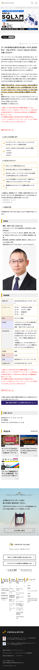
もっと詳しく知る (19, 530)
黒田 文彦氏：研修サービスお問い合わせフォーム (19, 402)
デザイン (11, 589)
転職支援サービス (4, 599)
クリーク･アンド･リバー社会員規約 (23, 653)
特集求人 (4, 593)
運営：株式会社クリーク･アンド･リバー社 (12, 650)
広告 (29, 593)
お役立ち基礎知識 (19, 613)
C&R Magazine (20, 617)
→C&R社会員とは (6, 202)
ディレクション (12, 609)
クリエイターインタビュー (20, 609)
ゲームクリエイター (20, 593)
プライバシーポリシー (8, 653)
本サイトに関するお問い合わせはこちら (20, 557)
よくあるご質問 (12, 570)
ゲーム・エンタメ (32, 591)
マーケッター (20, 601)
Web (29, 585)
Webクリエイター (19, 589)
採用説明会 (4, 595)
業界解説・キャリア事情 (20, 604)
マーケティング (12, 604)
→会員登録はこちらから (8, 200)
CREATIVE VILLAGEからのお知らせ (33, 600)
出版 (29, 596)
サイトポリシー (19, 655)
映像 (29, 588)
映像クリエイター (20, 598)
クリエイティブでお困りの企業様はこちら (19, 563)
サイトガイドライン (26, 570)
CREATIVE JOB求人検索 (5, 589)
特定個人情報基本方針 (8, 655)
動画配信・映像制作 (12, 596)
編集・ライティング (12, 600)
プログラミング (12, 592)
